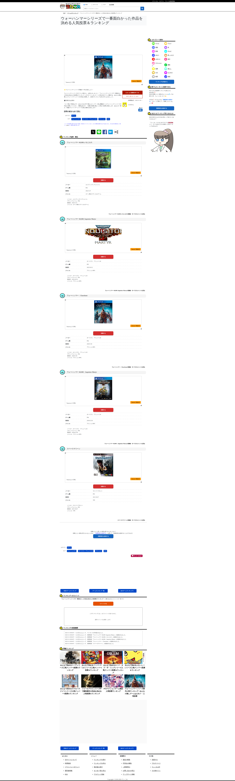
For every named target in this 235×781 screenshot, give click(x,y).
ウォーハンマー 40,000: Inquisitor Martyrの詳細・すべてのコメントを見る (125, 290)
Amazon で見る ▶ (136, 81)
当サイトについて (71, 759)
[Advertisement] (103, 41)
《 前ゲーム (69, 590)
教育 (157, 76)
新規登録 (170, 122)
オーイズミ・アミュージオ (89, 119)
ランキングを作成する (162, 81)
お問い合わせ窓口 (129, 770)
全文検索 (111, 4)
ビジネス (170, 72)
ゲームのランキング (72, 13)
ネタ (157, 72)
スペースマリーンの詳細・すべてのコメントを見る (131, 520)
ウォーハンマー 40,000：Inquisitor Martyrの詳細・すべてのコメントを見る (125, 443)
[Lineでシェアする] (99, 132)
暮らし (169, 68)
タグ (104, 4)
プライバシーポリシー (72, 767)
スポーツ (158, 59)
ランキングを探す (100, 759)
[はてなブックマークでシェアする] (110, 132)
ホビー (157, 55)
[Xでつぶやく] (93, 132)
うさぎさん (131, 104)
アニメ (169, 43)
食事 (157, 68)
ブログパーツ (156, 763)
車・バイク (171, 55)
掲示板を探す (98, 767)
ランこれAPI (156, 767)
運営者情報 (68, 770)
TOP (64, 13)
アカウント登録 (99, 774)
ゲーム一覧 (98, 590)
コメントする (103, 603)
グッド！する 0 (137, 556)
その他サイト (156, 770)
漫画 (157, 47)
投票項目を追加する (161, 108)
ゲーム (73, 115)
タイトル (95, 4)
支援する (155, 759)
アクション (102, 119)
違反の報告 (126, 759)
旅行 (169, 59)
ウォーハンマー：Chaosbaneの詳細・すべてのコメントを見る (128, 367)
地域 (169, 76)
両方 (86, 4)
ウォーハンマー (76, 119)
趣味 (169, 64)
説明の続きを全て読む (72, 111)
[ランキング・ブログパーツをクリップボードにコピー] (116, 132)
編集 (140, 110)
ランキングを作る (100, 763)
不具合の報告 (127, 763)
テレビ (169, 51)
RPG (108, 119)
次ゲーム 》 (127, 590)
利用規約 (68, 763)
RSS (66, 774)
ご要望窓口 (126, 767)
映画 (157, 51)
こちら (67, 125)
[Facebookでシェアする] (105, 132)
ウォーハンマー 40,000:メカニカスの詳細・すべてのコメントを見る (127, 214)
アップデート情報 (129, 774)
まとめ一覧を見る (100, 770)
